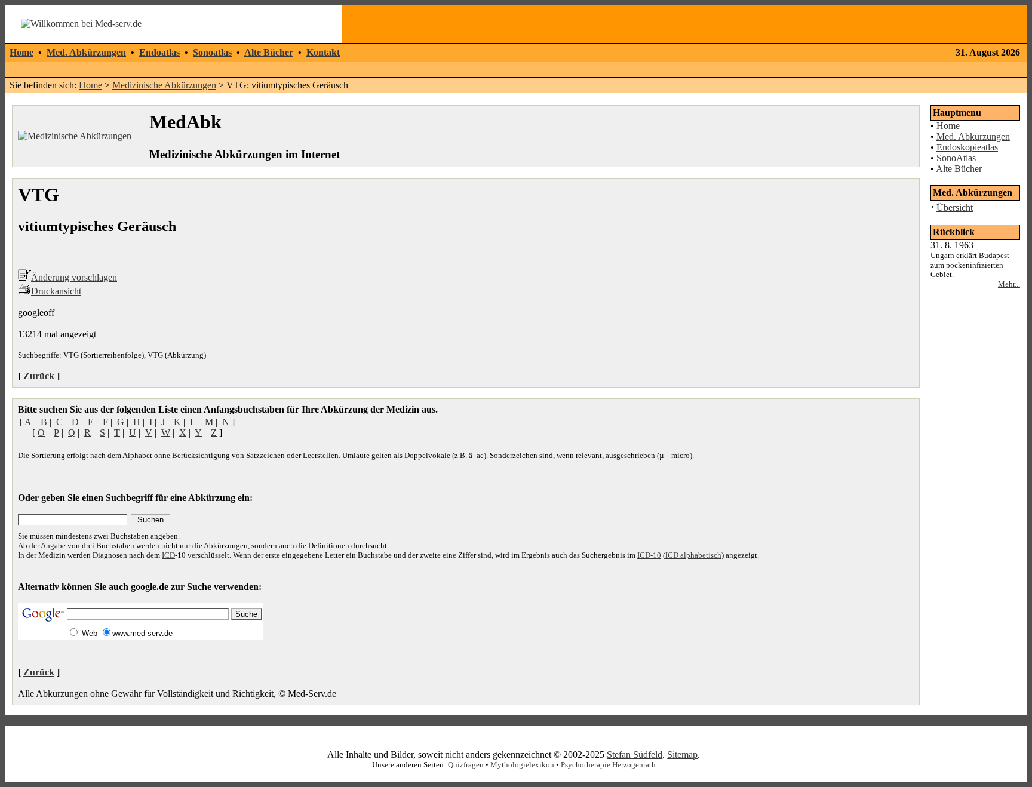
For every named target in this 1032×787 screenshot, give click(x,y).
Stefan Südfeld (634, 754)
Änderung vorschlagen (74, 277)
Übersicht (954, 207)
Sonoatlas (212, 52)
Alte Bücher (268, 52)
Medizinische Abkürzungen (164, 85)
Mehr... (1009, 283)
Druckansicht (56, 291)
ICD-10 (649, 555)
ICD (168, 555)
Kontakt (323, 52)
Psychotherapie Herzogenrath (608, 764)
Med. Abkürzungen (86, 52)
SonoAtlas (956, 158)
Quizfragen (466, 764)
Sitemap (682, 754)
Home (21, 52)
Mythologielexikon (522, 764)
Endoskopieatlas (967, 147)
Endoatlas (159, 52)
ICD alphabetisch (693, 555)
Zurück (38, 376)
